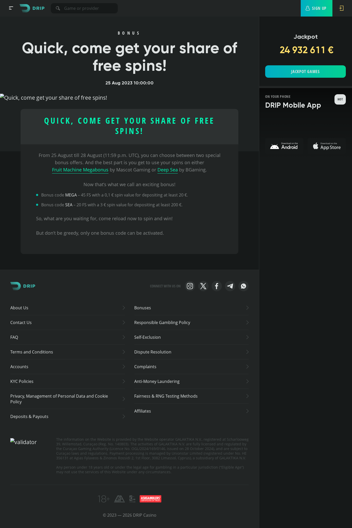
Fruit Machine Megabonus (80, 170)
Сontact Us (21, 322)
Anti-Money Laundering (157, 381)
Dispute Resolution (152, 352)
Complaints (145, 366)
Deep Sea (167, 170)
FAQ (14, 337)
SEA (68, 205)
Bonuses (142, 308)
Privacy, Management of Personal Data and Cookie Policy (59, 399)
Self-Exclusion (147, 337)
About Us (19, 308)
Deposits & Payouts (29, 416)
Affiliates (142, 411)
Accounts (19, 366)
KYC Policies (21, 381)
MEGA (71, 195)
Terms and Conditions (31, 352)
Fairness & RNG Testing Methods (166, 396)
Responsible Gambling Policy (162, 322)
